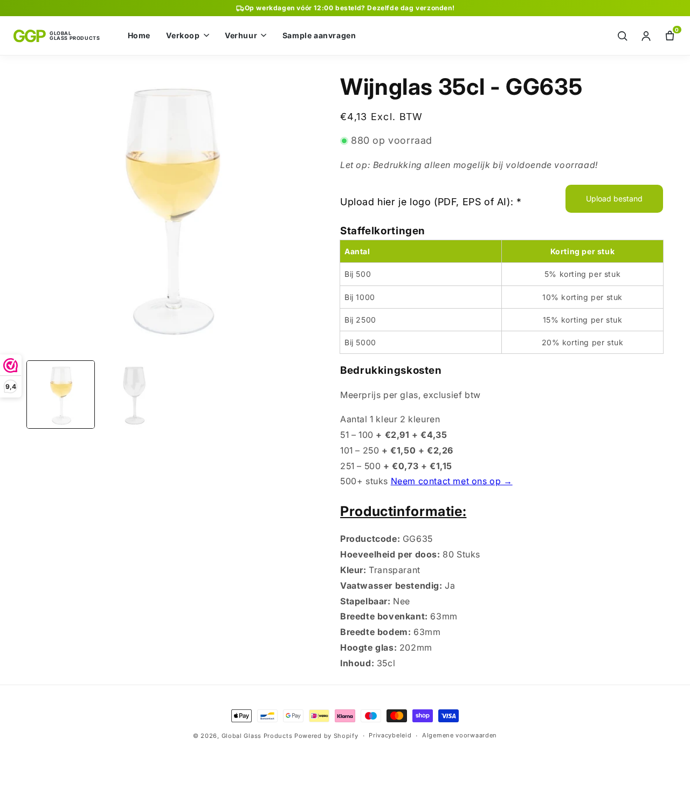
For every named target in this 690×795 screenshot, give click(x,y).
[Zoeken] (622, 36)
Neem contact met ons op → (452, 481)
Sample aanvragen (319, 35)
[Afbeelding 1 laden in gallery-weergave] (60, 394)
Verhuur (241, 35)
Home (139, 35)
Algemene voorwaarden (459, 735)
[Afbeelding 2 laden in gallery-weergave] (133, 394)
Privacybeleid (390, 735)
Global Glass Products (257, 736)
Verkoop (182, 35)
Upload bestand (614, 198)
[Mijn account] (646, 36)
